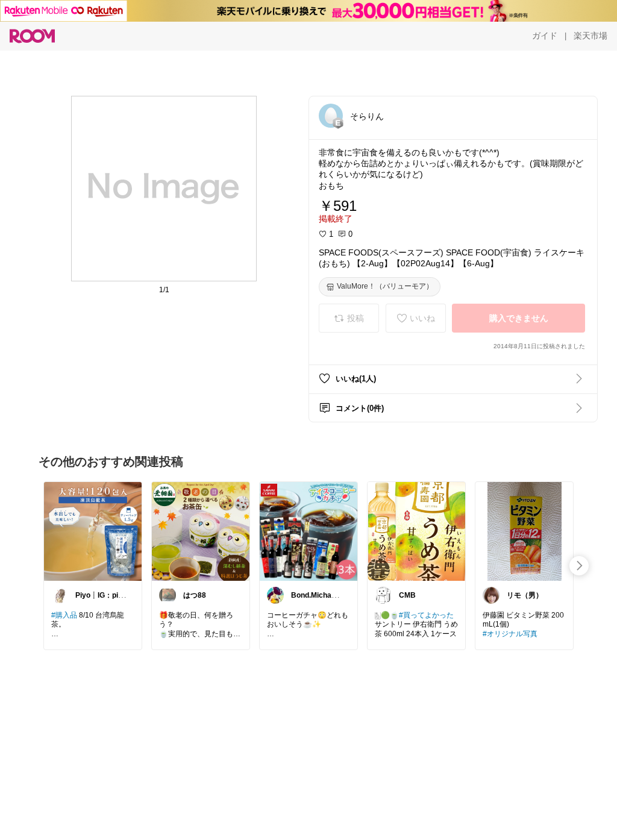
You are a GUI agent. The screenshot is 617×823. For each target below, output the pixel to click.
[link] (93, 531)
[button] (331, 116)
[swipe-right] (579, 565)
